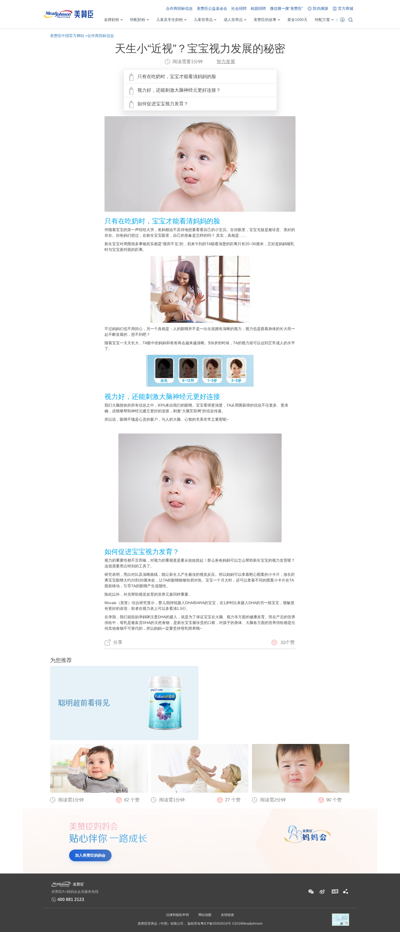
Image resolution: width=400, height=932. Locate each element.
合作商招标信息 (179, 8)
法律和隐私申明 (177, 915)
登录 (342, 19)
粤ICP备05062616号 (216, 923)
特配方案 (322, 19)
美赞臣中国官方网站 (67, 35)
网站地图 (204, 915)
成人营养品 (233, 19)
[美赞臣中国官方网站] (68, 12)
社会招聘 (239, 8)
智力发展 (226, 61)
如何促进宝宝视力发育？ (162, 103)
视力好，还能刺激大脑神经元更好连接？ (179, 90)
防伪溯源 (320, 8)
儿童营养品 (203, 19)
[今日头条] (334, 891)
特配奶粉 (137, 19)
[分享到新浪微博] (322, 891)
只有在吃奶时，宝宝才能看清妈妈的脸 (176, 76)
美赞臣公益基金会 (212, 8)
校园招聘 (258, 8)
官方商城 (345, 8)
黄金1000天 (297, 19)
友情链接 (227, 915)
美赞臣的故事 (265, 19)
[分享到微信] (311, 891)
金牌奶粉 (111, 19)
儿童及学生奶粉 (169, 19)
